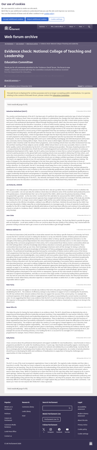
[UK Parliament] (12, 28)
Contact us (8, 436)
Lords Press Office (10, 431)
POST (23, 416)
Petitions (7, 413)
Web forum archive (32, 44)
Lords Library (26, 411)
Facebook (59, 432)
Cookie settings (56, 19)
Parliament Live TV (51, 419)
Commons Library (28, 407)
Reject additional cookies (37, 19)
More (80, 26)
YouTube (67, 432)
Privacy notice (82, 425)
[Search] (89, 26)
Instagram (51, 432)
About (71, 26)
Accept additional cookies (13, 19)
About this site (83, 420)
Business (42, 26)
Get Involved (20, 44)
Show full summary (11, 80)
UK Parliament (9, 44)
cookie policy (49, 13)
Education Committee (61, 95)
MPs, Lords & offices (57, 26)
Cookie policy (82, 429)
